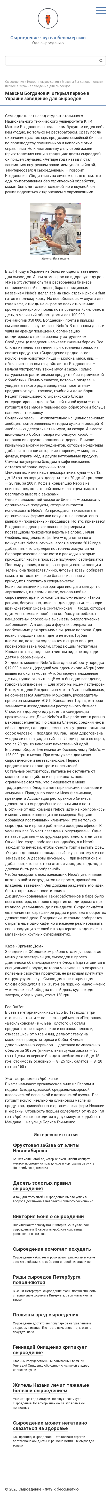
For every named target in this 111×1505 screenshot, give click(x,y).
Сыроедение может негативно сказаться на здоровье (50, 1425)
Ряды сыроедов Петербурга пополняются (47, 1279)
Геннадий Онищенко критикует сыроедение (50, 1349)
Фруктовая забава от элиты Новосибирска (46, 1148)
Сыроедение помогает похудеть (52, 1249)
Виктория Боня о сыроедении (48, 1216)
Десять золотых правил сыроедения (42, 1185)
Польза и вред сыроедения (45, 1315)
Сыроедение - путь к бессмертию (48, 37)
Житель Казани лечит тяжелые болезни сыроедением (51, 1387)
